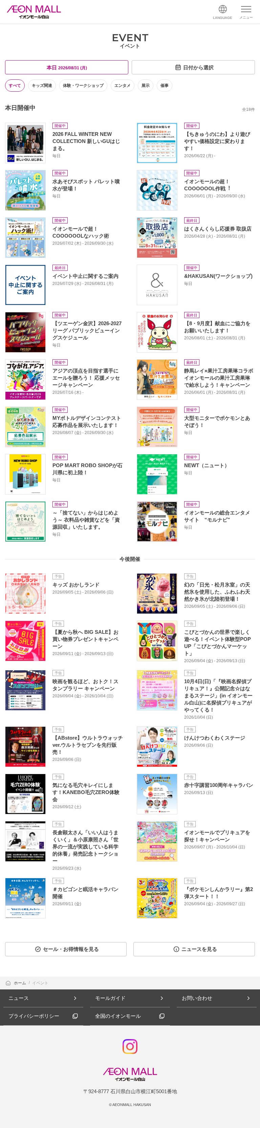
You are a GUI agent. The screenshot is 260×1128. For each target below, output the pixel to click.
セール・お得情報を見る (71, 949)
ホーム (20, 983)
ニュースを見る (199, 949)
